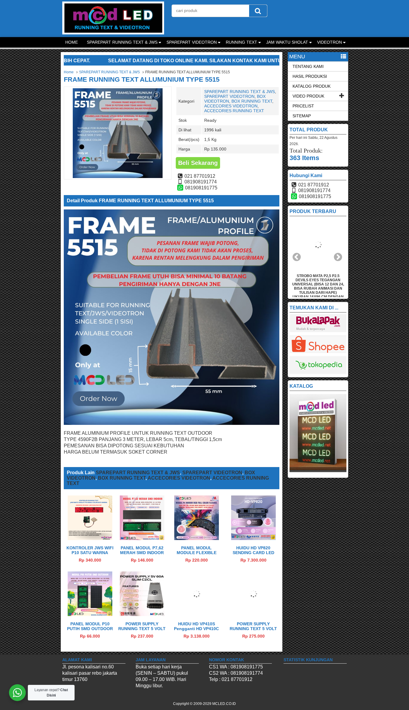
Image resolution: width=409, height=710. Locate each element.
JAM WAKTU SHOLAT (287, 42)
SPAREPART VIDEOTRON (191, 42)
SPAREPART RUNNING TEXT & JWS (122, 42)
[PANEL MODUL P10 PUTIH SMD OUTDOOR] (90, 614)
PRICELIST (303, 106)
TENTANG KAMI (308, 66)
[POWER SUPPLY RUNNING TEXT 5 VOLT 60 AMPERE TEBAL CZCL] (253, 614)
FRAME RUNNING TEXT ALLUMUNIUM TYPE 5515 (141, 79)
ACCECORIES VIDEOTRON (230, 106)
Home (69, 72)
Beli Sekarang (198, 162)
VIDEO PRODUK (308, 96)
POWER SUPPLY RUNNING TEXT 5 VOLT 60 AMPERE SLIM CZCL (142, 628)
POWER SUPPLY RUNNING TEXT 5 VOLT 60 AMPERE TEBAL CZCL (253, 631)
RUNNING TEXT (241, 42)
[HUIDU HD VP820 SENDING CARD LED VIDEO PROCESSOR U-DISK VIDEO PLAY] (253, 538)
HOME (71, 42)
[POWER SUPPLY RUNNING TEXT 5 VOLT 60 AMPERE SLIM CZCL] (142, 614)
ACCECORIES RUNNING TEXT (234, 110)
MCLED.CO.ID (224, 704)
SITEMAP (302, 115)
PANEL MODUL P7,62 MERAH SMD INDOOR (142, 550)
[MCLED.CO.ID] (113, 32)
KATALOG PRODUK (312, 86)
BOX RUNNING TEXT (251, 101)
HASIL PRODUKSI (310, 76)
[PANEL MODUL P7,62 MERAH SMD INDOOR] (142, 538)
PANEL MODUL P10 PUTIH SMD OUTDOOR (90, 626)
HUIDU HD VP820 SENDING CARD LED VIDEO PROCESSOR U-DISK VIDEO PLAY (253, 555)
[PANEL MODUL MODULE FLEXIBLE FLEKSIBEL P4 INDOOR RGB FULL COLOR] (196, 538)
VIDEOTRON (329, 42)
